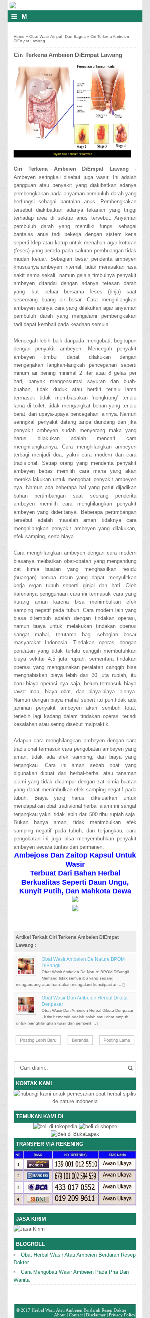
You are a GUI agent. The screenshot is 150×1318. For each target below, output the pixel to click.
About (60, 1314)
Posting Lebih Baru (38, 1040)
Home (19, 36)
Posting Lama (117, 1040)
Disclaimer (96, 1314)
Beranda (80, 1040)
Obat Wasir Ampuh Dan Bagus (57, 36)
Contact (76, 1314)
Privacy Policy (122, 1314)
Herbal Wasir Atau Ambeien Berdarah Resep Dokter (79, 1310)
